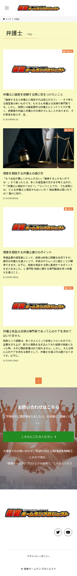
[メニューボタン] (6, 8)
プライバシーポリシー (38, 556)
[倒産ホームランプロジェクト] (38, 8)
